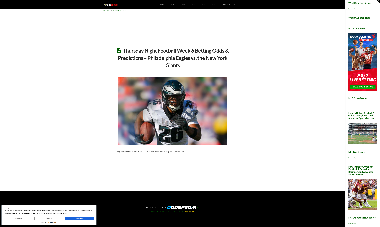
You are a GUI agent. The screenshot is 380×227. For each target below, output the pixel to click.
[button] (378, 2)
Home (153, 211)
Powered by (352, 9)
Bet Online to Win (162, 211)
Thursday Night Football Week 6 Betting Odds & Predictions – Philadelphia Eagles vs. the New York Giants (173, 57)
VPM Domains (190, 211)
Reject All (49, 218)
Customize (18, 218)
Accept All (79, 218)
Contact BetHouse (177, 211)
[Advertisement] (172, 27)
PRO (198, 207)
